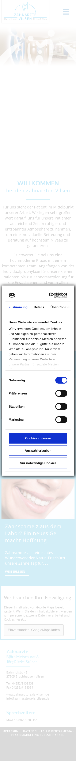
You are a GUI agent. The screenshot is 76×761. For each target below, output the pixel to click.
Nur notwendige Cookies (38, 463)
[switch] (61, 393)
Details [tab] (39, 307)
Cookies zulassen (38, 438)
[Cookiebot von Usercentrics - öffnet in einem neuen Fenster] (51, 295)
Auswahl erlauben (38, 450)
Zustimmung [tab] (18, 307)
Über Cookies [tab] (60, 307)
